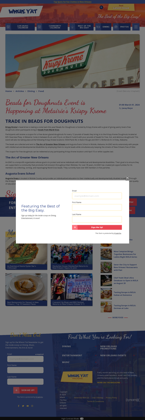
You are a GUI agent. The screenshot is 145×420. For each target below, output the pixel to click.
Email (74, 190)
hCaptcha (117, 233)
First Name (76, 202)
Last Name (76, 214)
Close (127, 178)
